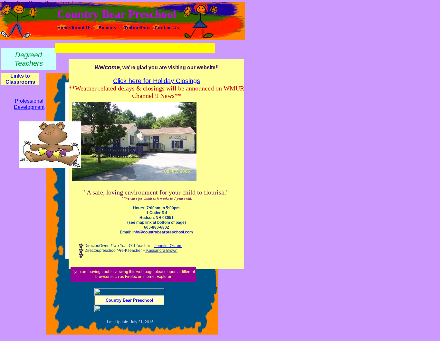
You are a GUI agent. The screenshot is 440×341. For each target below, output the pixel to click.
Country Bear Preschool (129, 300)
